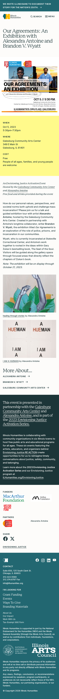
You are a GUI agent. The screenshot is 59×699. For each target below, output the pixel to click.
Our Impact (8, 616)
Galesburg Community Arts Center (27, 409)
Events (7, 598)
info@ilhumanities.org (13, 583)
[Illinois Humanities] (12, 16)
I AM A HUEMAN (11, 361)
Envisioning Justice (14, 547)
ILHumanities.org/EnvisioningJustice (23, 477)
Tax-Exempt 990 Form (13, 622)
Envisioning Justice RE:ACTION (20, 452)
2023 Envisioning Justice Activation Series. (25, 422)
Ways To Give (12, 602)
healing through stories (13, 316)
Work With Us (9, 619)
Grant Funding (12, 594)
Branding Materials (15, 606)
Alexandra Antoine (17, 415)
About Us (7, 613)
